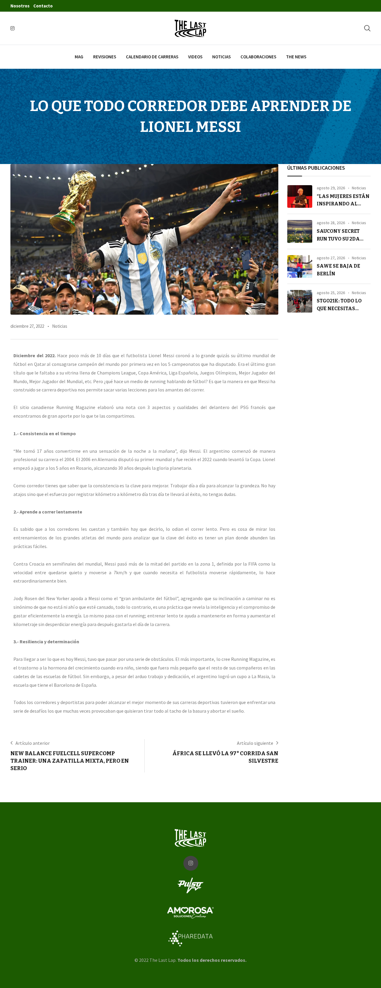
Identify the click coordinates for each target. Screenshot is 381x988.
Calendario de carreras (152, 57)
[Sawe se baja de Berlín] (299, 266)
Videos (195, 57)
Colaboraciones (258, 57)
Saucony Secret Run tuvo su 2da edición (338, 238)
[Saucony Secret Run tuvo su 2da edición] (299, 231)
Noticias (221, 57)
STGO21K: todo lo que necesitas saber (339, 308)
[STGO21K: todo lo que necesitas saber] (299, 301)
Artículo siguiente (255, 743)
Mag (79, 57)
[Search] (367, 28)
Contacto (43, 6)
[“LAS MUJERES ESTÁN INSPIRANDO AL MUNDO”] (299, 196)
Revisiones (104, 57)
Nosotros (19, 6)
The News (296, 57)
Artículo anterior (32, 743)
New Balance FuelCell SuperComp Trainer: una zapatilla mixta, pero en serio (69, 761)
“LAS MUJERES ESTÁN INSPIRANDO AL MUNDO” (343, 203)
